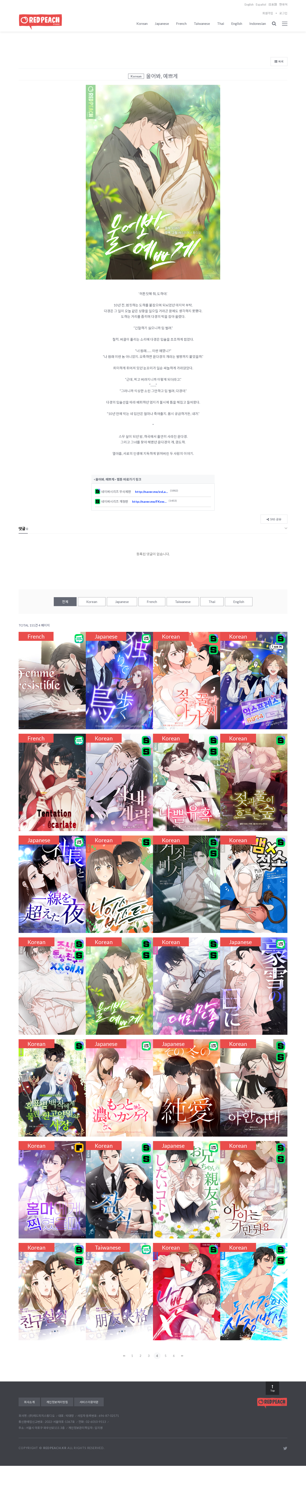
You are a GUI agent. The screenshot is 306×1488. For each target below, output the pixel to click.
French (181, 23)
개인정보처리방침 (57, 1402)
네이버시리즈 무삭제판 (118, 492)
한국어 (283, 4)
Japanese (162, 23)
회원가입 (267, 13)
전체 (65, 602)
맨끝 (182, 1355)
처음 (124, 1355)
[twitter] (285, 1448)
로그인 (283, 13)
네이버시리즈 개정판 (116, 501)
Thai (220, 23)
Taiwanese (202, 23)
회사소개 (29, 1402)
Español (261, 4)
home (281, 33)
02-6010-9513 (96, 1422)
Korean (142, 23)
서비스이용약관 (89, 1402)
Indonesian (257, 23)
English (249, 4)
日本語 (272, 4)
